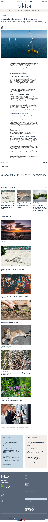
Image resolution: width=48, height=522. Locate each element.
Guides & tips (34, 10)
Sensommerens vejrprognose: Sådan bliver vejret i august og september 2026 (16, 243)
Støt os (42, 1)
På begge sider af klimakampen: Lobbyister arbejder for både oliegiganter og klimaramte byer (38, 170)
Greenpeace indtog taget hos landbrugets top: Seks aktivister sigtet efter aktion (24, 170)
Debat (39, 10)
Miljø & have (3, 321)
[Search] (31, 1)
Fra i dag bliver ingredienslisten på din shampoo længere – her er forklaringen (14, 297)
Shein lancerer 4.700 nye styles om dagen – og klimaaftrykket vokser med (40, 175)
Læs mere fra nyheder (7, 464)
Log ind (46, 1)
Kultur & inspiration (27, 10)
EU (4, 162)
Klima (15, 10)
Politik (9, 10)
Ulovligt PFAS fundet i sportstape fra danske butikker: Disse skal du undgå (8, 175)
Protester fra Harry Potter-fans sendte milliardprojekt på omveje (35, 458)
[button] (18, 520)
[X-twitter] (13, 518)
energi (3, 162)
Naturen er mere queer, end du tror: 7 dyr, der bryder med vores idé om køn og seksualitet (35, 451)
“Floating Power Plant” (31, 122)
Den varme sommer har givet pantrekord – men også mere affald (14, 427)
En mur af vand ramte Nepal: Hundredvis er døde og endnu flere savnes (7, 170)
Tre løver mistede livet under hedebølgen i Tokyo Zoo (8, 205)
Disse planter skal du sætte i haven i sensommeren (12, 401)
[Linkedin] (14, 518)
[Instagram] (11, 518)
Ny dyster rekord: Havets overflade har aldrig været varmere (24, 175)
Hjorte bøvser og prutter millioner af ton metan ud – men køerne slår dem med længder (39, 207)
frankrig (7, 162)
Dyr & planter (20, 10)
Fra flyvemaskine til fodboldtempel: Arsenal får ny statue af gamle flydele (36, 444)
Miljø (13, 10)
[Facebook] (10, 518)
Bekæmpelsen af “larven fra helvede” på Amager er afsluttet (16, 373)
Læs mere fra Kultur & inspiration (33, 462)
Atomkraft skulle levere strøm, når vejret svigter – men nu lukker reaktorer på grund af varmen (24, 207)
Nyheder (2, 267)
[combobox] (23, 1)
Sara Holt (6, 26)
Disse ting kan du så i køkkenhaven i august (10, 322)
